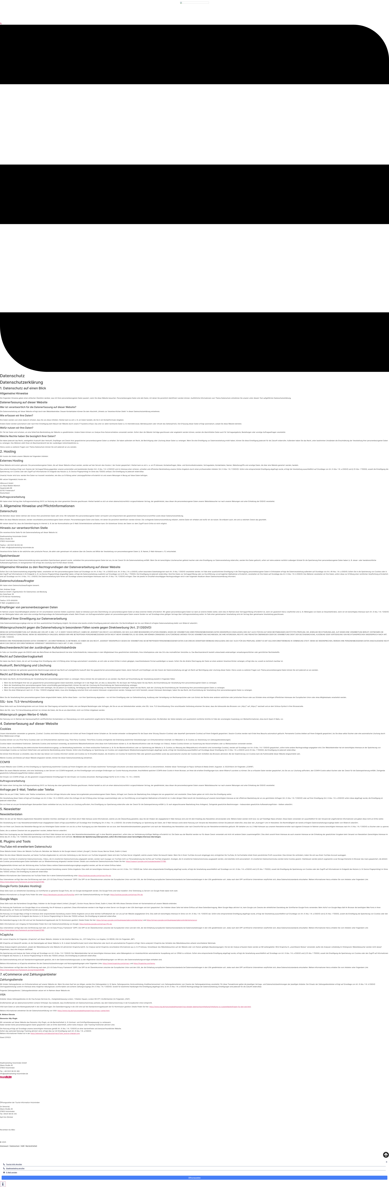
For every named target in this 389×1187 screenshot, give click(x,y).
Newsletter (4, 1087)
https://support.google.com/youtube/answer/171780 (146, 861)
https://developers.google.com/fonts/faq (58, 895)
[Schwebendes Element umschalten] (3, 1184)
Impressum (4, 1146)
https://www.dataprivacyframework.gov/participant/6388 (22, 970)
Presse (2, 1083)
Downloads (4, 1095)
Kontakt (3, 1099)
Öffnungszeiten (194, 1178)
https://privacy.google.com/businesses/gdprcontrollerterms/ (119, 920)
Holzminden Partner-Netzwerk (11, 1079)
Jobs (2, 1091)
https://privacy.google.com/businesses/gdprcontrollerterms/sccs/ (172, 920)
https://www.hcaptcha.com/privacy (116, 963)
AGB (22, 1146)
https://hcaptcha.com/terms (144, 963)
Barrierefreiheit (31, 1146)
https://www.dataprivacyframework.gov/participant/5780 (22, 882)
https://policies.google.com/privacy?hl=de (94, 876)
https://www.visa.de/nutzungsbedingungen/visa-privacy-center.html (83, 1011)
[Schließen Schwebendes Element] (386, 1162)
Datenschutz (14, 1146)
